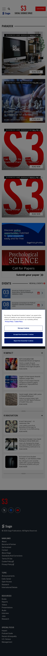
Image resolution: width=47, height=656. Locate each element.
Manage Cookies (23, 328)
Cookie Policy (18, 321)
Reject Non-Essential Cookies (23, 341)
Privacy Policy (9, 321)
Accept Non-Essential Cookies (23, 334)
